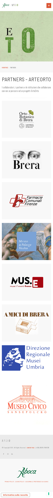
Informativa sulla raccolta (15, 495)
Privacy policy (9, 481)
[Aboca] (26, 472)
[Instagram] (8, 454)
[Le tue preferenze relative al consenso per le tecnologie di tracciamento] (48, 493)
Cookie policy (19, 481)
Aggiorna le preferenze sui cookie (36, 481)
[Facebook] (4, 454)
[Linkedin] (12, 454)
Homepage (5, 68)
